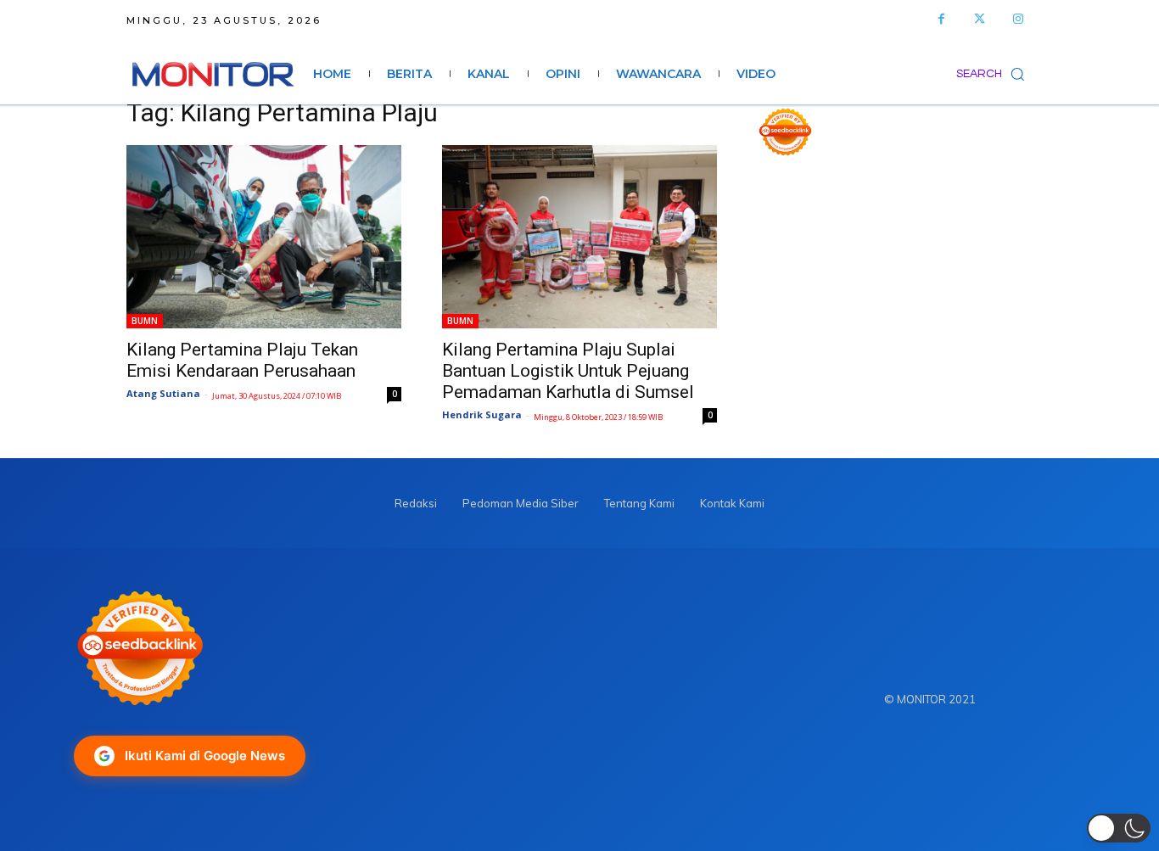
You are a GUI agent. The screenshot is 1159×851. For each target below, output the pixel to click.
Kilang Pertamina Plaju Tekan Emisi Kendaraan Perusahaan (242, 360)
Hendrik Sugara (482, 414)
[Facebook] (941, 19)
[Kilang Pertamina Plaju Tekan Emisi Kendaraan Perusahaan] (263, 236)
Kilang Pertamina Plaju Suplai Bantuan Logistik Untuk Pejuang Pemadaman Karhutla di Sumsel (568, 370)
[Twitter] (979, 19)
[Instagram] (1018, 19)
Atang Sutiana (163, 393)
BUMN (145, 321)
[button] (994, 74)
